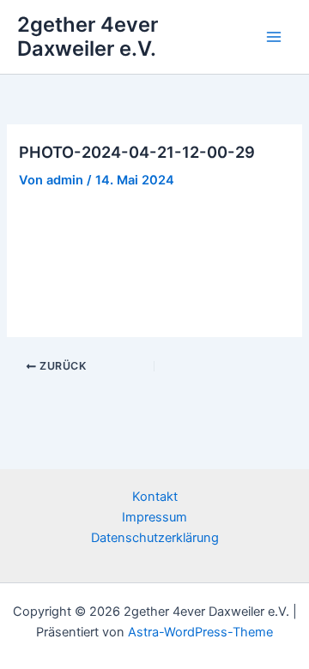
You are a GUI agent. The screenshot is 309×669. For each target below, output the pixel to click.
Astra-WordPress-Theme (200, 632)
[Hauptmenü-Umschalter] (274, 37)
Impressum (154, 517)
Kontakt (155, 496)
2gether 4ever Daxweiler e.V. (87, 36)
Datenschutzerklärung (155, 537)
